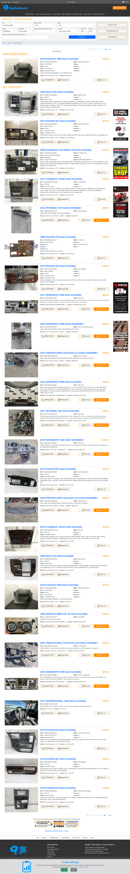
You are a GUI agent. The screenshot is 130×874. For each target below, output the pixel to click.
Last (110, 49)
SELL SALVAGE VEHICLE (43, 14)
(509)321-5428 (49, 309)
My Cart (127, 2)
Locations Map (51, 854)
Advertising (16, 2)
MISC (92, 837)
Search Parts (50, 847)
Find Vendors (51, 853)
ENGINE (44, 837)
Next (105, 49)
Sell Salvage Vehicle (52, 849)
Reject (74, 870)
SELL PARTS (87, 14)
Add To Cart (102, 220)
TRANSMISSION (54, 837)
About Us (49, 858)
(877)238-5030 (49, 80)
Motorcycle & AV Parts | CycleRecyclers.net (97, 853)
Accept (64, 870)
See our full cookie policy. (81, 867)
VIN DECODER (56, 14)
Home (4, 43)
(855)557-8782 (49, 220)
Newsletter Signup (6, 2)
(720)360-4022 (49, 713)
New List (102, 80)
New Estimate (112, 37)
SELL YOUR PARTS (119, 8)
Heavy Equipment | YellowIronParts (95, 847)
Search (10, 43)
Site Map (49, 856)
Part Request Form (112, 31)
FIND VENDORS (66, 14)
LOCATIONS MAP (78, 14)
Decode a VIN (112, 25)
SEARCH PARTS (30, 14)
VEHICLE (85, 837)
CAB (37, 837)
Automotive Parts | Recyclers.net (94, 851)
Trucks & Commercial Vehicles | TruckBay (96, 849)
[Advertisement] (121, 78)
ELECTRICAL (76, 837)
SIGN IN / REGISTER (99, 14)
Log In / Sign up (71, 2)
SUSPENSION (65, 837)
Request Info (64, 80)
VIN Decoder (50, 851)
